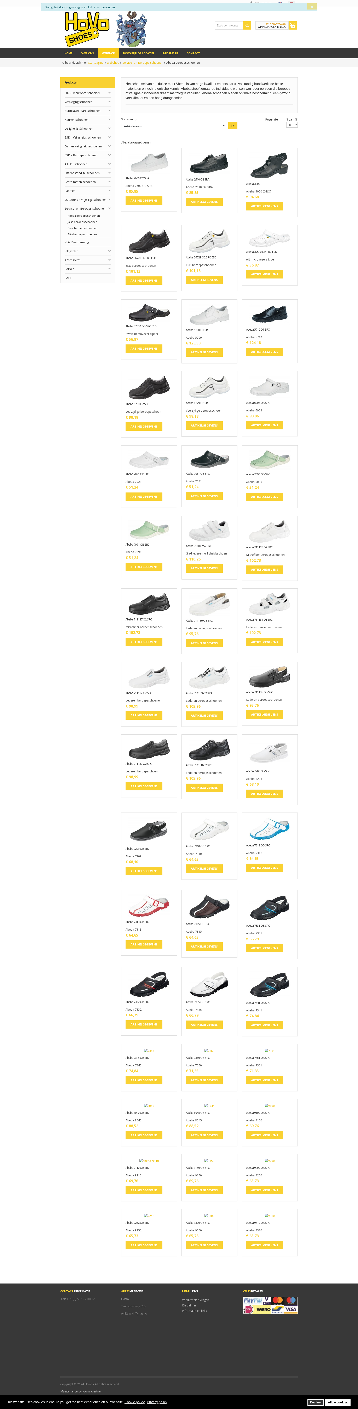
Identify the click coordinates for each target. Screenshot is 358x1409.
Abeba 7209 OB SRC (137, 849)
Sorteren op (129, 119)
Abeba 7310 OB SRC (198, 846)
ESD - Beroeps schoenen (81, 155)
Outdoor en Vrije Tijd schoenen (85, 200)
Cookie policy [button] (135, 1402)
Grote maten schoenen (80, 182)
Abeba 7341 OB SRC (258, 1003)
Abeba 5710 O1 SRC (258, 329)
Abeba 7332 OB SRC (137, 1002)
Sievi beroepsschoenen (83, 228)
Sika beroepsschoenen (82, 234)
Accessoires (73, 260)
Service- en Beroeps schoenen (142, 63)
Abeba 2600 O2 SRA (137, 178)
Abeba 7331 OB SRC (258, 925)
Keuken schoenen (76, 120)
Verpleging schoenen (78, 102)
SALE (68, 278)
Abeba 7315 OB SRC (198, 924)
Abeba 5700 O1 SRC (197, 330)
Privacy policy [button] (157, 1402)
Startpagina (96, 63)
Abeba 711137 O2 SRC (139, 764)
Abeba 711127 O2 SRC (139, 619)
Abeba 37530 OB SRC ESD (141, 326)
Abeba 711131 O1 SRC (259, 619)
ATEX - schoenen (76, 164)
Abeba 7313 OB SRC (137, 922)
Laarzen (70, 191)
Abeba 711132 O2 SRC (139, 693)
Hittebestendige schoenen (82, 173)
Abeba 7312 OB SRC (258, 845)
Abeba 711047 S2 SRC (199, 546)
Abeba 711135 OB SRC (259, 692)
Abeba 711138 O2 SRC (199, 765)
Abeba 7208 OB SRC (258, 771)
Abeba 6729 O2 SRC (197, 403)
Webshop (113, 63)
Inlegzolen (71, 251)
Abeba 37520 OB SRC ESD (261, 252)
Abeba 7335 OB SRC (198, 1002)
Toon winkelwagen (293, 25)
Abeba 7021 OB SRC (137, 474)
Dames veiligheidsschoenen (83, 146)
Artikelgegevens (162, 170)
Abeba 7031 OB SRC (198, 474)
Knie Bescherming (77, 242)
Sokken (69, 269)
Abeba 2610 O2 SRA (197, 179)
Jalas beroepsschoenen (82, 222)
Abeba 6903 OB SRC (258, 403)
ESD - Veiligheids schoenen (83, 137)
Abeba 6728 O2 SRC (137, 404)
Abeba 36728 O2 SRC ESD (141, 258)
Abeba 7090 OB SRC (258, 474)
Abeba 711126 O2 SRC (259, 547)
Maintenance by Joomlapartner (81, 1391)
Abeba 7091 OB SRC (137, 544)
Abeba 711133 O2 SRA (199, 693)
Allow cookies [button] (338, 1402)
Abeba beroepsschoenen (84, 216)
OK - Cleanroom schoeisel (82, 93)
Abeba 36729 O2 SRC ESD (201, 257)
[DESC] (232, 125)
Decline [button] (315, 1402)
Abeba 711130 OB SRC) (199, 621)
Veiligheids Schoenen (79, 128)
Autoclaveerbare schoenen (82, 111)
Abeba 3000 (253, 184)
